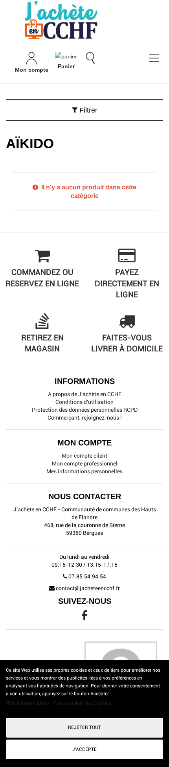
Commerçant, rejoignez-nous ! (85, 417)
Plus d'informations (28, 703)
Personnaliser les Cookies (82, 703)
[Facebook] (84, 617)
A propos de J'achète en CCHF (84, 394)
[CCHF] (84, 19)
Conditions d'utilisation (84, 402)
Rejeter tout (84, 727)
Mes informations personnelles (84, 471)
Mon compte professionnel (85, 463)
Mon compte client (84, 456)
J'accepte (84, 749)
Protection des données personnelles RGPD (85, 410)
